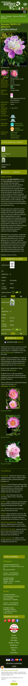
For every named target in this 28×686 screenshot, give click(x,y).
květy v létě (13, 134)
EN (26, 8)
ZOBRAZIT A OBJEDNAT (11, 172)
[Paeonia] (13, 398)
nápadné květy (14, 137)
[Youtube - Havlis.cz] (9, 621)
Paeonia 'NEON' (5, 437)
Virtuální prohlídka (14, 586)
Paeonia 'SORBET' (6, 464)
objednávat (12, 370)
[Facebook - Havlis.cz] (17, 621)
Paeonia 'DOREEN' (6, 411)
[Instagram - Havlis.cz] (13, 621)
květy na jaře (14, 132)
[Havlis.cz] (10, 4)
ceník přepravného (8, 352)
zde (15, 384)
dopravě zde (21, 365)
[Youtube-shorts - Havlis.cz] (5, 621)
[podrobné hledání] (10, 8)
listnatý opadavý (15, 136)
